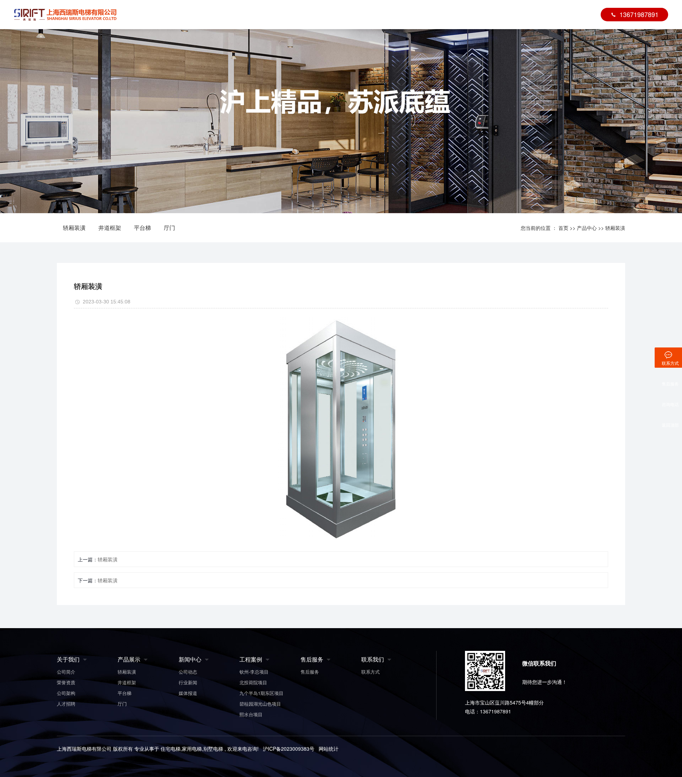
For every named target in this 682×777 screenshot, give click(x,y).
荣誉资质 (66, 682)
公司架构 (66, 693)
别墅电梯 (213, 748)
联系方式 (370, 671)
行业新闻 (188, 682)
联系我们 (548, 14)
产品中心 (332, 14)
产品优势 (375, 14)
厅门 (169, 227)
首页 (251, 14)
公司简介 (66, 671)
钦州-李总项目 (254, 671)
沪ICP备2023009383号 (288, 748)
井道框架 (109, 227)
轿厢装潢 (74, 227)
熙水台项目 (250, 714)
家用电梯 (192, 748)
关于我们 (289, 14)
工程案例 (418, 14)
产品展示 (129, 659)
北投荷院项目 (253, 682)
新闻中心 (505, 14)
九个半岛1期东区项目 (261, 693)
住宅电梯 (170, 748)
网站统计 (329, 748)
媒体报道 (188, 693)
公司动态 (188, 671)
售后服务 (461, 14)
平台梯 (142, 227)
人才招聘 (66, 703)
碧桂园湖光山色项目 (260, 703)
